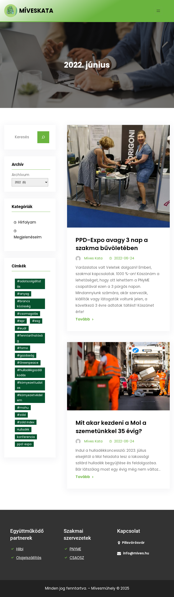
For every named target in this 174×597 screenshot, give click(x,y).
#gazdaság (25, 355)
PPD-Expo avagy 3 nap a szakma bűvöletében (112, 244)
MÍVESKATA (36, 11)
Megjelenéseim (28, 237)
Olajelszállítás (28, 557)
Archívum (20, 174)
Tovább (83, 319)
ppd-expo (24, 444)
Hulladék (23, 429)
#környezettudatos (30, 385)
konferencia (26, 437)
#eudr (22, 328)
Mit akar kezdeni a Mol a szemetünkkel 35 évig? (111, 427)
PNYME (75, 549)
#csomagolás (27, 314)
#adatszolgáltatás (29, 284)
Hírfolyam (27, 222)
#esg (36, 321)
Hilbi (19, 549)
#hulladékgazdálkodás (29, 372)
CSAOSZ (77, 557)
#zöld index (25, 422)
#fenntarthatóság (30, 338)
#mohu (23, 407)
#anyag (23, 294)
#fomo (22, 348)
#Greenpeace (27, 363)
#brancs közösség (24, 304)
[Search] (43, 137)
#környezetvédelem (29, 398)
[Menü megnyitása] (158, 11)
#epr (21, 321)
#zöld (21, 415)
